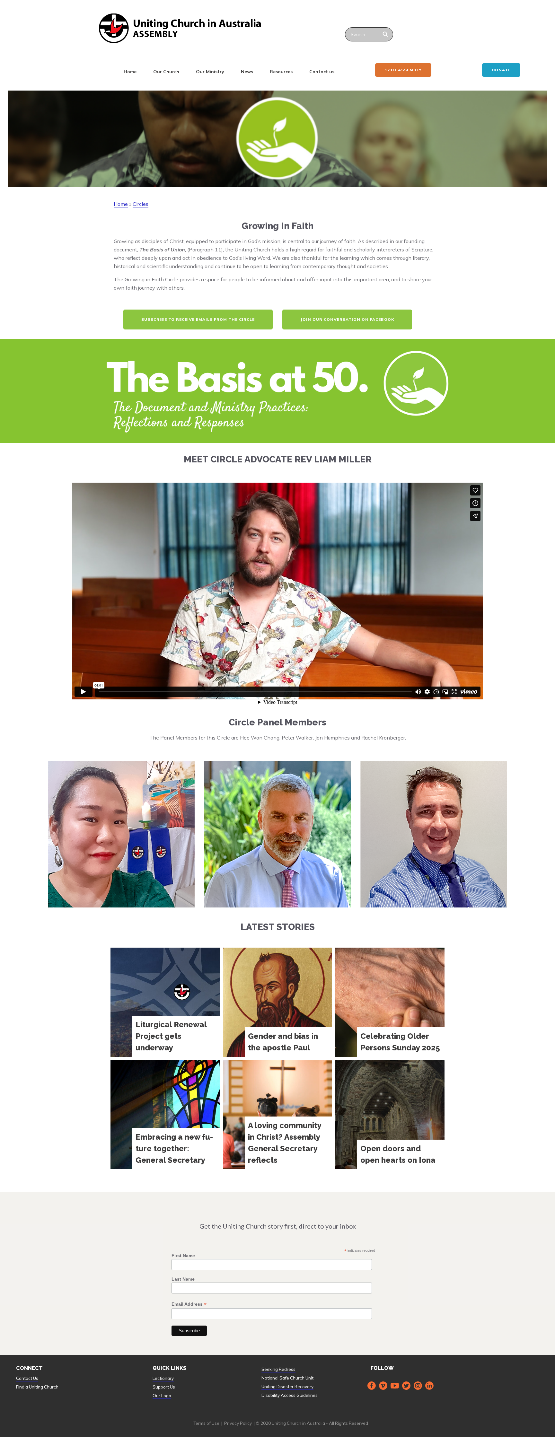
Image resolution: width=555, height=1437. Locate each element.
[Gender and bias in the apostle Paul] (277, 1002)
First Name (183, 1255)
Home (130, 71)
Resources (281, 71)
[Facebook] (371, 1385)
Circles (140, 204)
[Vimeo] (383, 1385)
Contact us (321, 71)
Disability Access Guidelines (289, 1395)
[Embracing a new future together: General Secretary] (165, 1114)
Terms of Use (206, 1423)
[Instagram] (418, 1385)
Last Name (183, 1279)
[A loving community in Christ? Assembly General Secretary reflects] (277, 1114)
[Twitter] (406, 1385)
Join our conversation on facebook (347, 319)
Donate (501, 69)
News (247, 71)
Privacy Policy (238, 1423)
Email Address (189, 1304)
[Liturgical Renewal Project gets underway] (165, 1002)
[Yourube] (395, 1385)
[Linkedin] (429, 1385)
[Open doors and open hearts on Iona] (390, 1114)
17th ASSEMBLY (403, 69)
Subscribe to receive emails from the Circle (198, 319)
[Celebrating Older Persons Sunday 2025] (390, 1002)
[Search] (385, 34)
